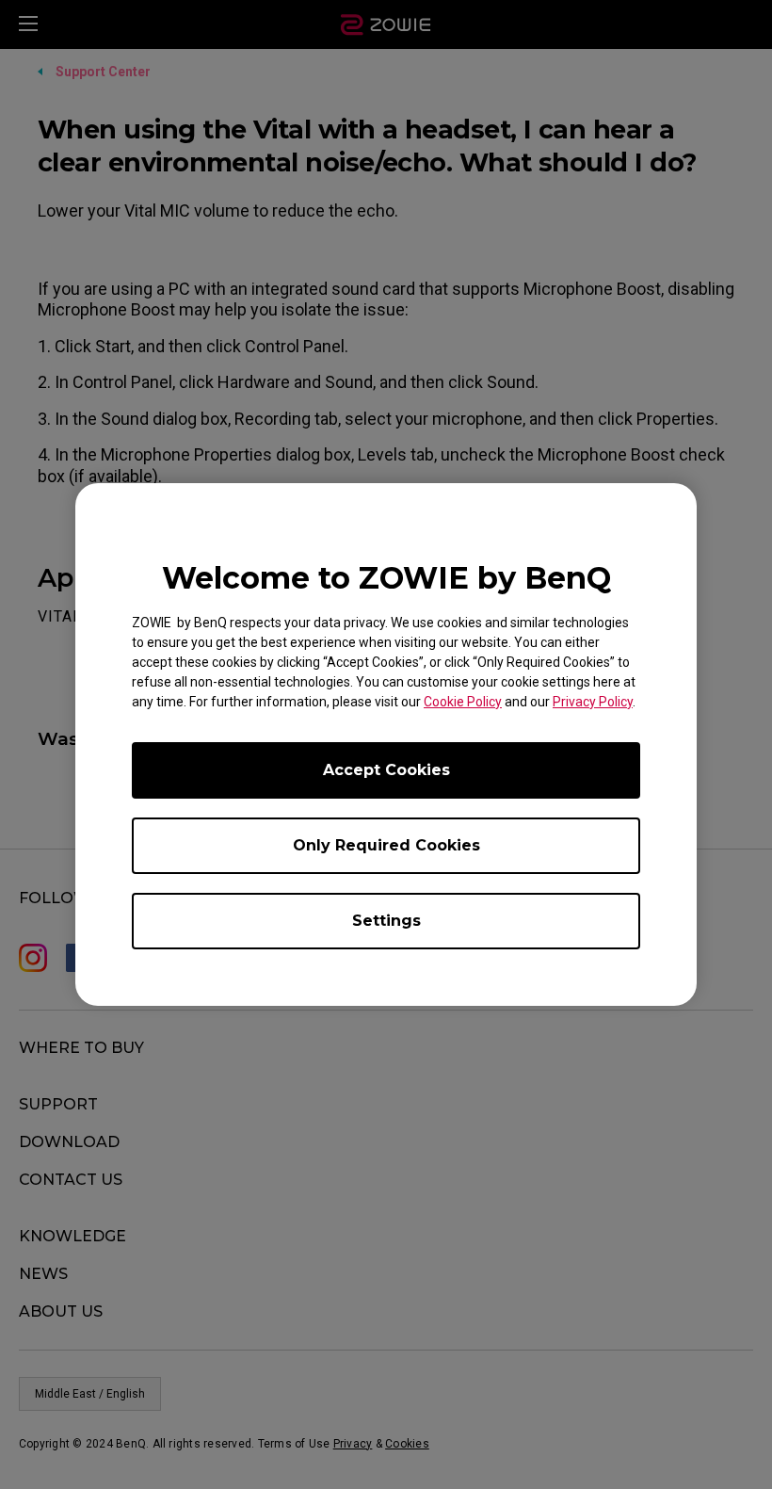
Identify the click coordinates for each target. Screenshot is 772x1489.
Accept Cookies (386, 770)
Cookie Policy (463, 701)
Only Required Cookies (386, 845)
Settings (386, 921)
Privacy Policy (593, 701)
